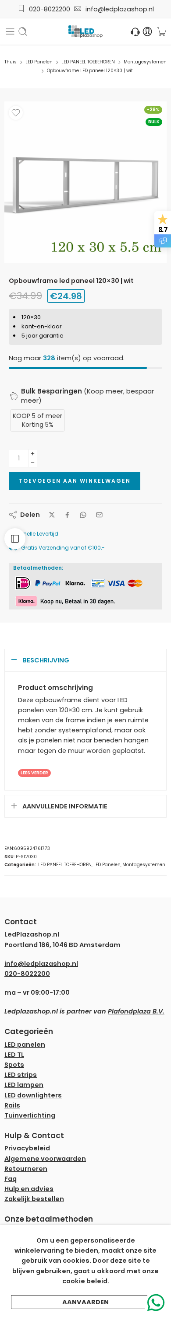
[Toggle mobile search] (23, 31)
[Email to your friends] (99, 515)
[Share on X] (52, 515)
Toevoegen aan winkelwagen (75, 480)
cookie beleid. (85, 1281)
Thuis (10, 62)
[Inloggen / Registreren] (147, 31)
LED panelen (24, 1044)
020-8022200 (49, 9)
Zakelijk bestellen (34, 1199)
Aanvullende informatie (64, 806)
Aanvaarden (85, 1302)
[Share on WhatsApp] (83, 515)
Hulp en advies (28, 1188)
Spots (14, 1064)
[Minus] (32, 462)
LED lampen (23, 1084)
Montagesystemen (145, 62)
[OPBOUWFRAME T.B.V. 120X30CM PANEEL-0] (85, 182)
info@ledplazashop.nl (118, 9)
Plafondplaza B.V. (136, 1011)
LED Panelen (39, 62)
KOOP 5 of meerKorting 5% (37, 420)
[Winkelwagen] (162, 31)
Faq (10, 1178)
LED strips (20, 1074)
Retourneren (25, 1168)
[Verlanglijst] (16, 113)
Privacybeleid (27, 1148)
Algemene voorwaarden (45, 1158)
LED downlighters (33, 1095)
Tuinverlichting (29, 1115)
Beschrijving (45, 660)
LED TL (14, 1054)
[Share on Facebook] (67, 515)
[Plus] (32, 453)
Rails (12, 1105)
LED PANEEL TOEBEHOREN (88, 62)
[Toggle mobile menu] (10, 31)
